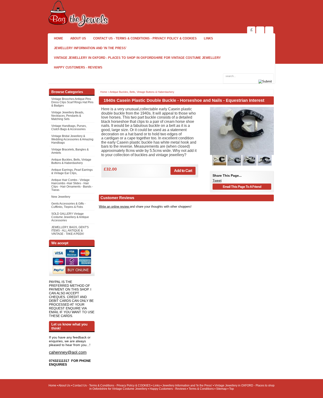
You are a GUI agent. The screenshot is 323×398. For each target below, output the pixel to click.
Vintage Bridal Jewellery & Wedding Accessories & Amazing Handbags (72, 139)
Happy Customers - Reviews (78, 67)
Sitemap (221, 388)
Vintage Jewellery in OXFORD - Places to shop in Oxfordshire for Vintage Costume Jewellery (137, 58)
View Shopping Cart (260, 29)
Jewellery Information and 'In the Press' (90, 48)
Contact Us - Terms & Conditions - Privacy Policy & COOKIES (145, 38)
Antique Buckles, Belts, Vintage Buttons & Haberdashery (71, 161)
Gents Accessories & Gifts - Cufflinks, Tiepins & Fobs (68, 205)
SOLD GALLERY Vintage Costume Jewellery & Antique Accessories (70, 217)
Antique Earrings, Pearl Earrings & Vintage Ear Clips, (72, 171)
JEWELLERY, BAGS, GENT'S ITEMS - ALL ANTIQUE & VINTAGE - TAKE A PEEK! (70, 230)
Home (58, 38)
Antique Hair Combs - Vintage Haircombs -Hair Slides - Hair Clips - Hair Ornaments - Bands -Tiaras (72, 185)
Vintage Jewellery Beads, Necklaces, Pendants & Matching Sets (67, 116)
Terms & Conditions (201, 388)
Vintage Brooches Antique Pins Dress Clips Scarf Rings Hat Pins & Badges (72, 102)
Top (231, 388)
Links (208, 38)
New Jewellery (60, 196)
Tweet (217, 180)
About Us (78, 38)
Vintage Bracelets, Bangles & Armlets (70, 151)
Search (269, 29)
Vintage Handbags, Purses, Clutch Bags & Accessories (69, 127)
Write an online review (114, 206)
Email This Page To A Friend (242, 186)
